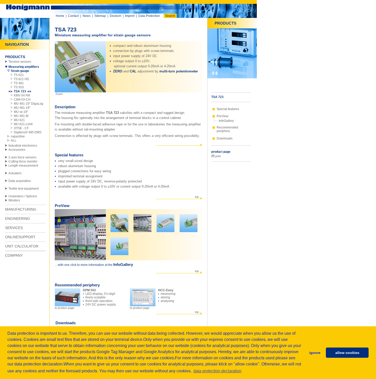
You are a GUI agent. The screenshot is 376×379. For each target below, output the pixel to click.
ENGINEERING (17, 218)
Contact (73, 16)
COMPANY (14, 255)
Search (170, 16)
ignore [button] (314, 353)
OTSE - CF (21, 128)
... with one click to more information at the (84, 265)
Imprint (130, 16)
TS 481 (19, 83)
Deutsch (115, 16)
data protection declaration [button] (217, 371)
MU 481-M (21, 116)
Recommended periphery (227, 129)
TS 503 (19, 87)
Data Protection (149, 16)
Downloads (225, 138)
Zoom (59, 93)
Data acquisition (19, 181)
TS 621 (19, 75)
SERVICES (14, 228)
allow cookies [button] (347, 353)
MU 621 (19, 120)
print (218, 156)
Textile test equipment (23, 188)
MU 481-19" (22, 108)
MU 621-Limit (23, 124)
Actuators (14, 173)
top (197, 196)
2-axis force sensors (22, 157)
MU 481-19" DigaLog (28, 103)
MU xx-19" (21, 112)
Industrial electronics (22, 145)
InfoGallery (226, 121)
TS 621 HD (21, 79)
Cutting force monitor (22, 161)
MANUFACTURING (20, 209)
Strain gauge (20, 71)
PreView (222, 116)
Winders (14, 200)
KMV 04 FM (22, 95)
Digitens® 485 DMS (27, 132)
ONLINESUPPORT (20, 237)
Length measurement (23, 165)
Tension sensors (19, 61)
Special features (228, 109)
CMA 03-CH (22, 99)
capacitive (18, 136)
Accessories (16, 149)
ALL (13, 140)
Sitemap (100, 16)
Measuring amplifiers (23, 67)
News (87, 16)
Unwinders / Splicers (22, 196)
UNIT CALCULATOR (21, 246)
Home (60, 16)
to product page (64, 307)
